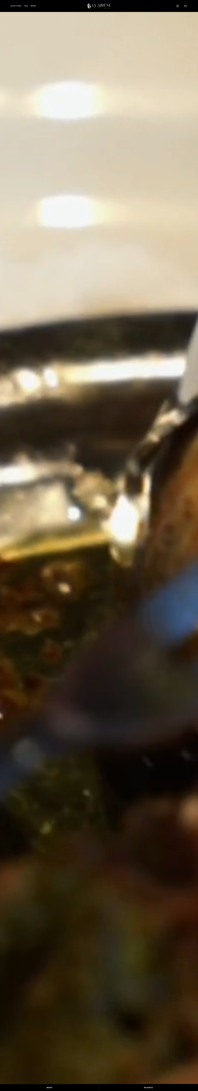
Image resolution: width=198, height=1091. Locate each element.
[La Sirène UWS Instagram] (177, 5)
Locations (15, 6)
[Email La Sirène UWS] (185, 5)
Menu (49, 1087)
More (33, 6)
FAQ (26, 6)
